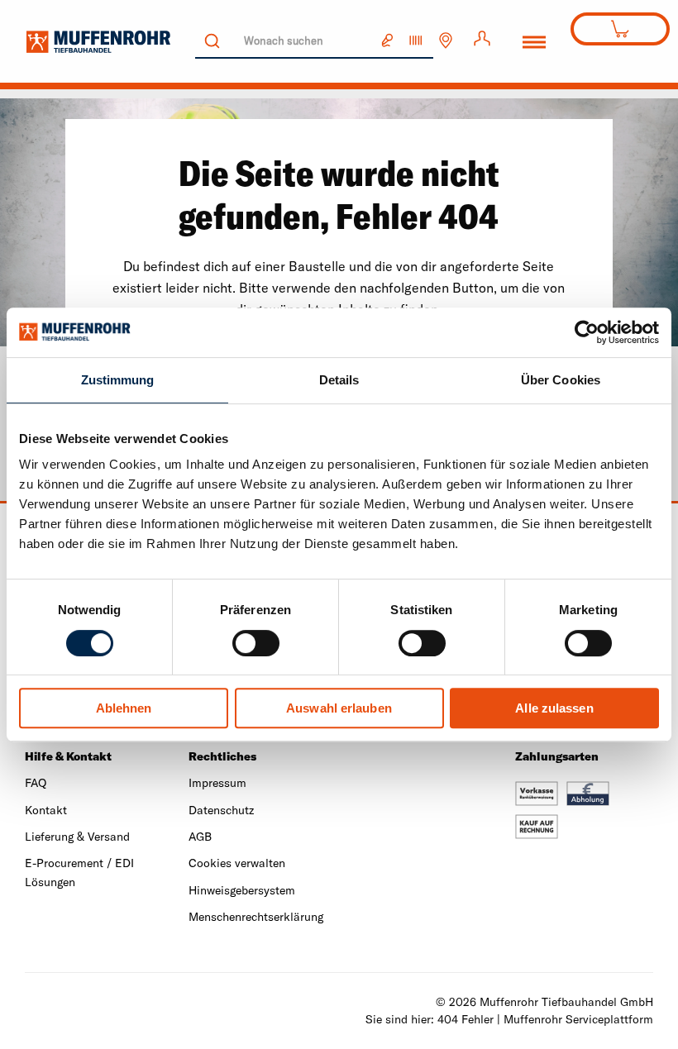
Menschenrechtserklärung (256, 916)
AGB (200, 836)
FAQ (35, 782)
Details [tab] (339, 380)
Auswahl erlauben (339, 708)
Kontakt (46, 810)
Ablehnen (124, 708)
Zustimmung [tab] (118, 380)
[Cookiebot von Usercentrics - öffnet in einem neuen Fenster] (586, 332)
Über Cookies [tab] (560, 380)
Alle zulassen (554, 708)
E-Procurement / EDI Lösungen (79, 872)
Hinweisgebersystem (242, 890)
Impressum (217, 782)
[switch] (255, 643)
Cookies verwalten (237, 863)
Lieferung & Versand (77, 836)
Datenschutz (221, 810)
